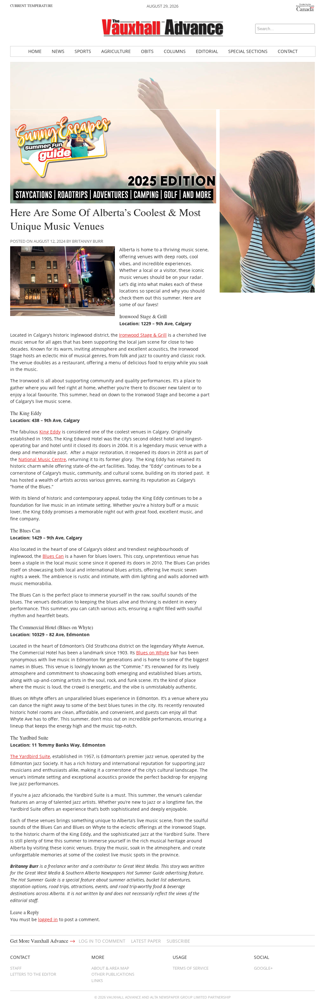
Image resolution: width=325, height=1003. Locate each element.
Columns (175, 51)
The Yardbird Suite (30, 756)
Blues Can (53, 556)
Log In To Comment (102, 941)
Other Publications (112, 974)
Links (97, 980)
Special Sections (248, 51)
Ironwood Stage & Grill (143, 335)
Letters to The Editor (33, 974)
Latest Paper (146, 941)
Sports (83, 51)
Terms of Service (191, 968)
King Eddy (50, 432)
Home (35, 51)
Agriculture (116, 51)
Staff (16, 968)
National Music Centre (42, 459)
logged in (48, 919)
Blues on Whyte (152, 653)
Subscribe (178, 941)
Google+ (263, 968)
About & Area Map (110, 968)
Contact (288, 51)
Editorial (207, 51)
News (58, 51)
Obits (147, 51)
